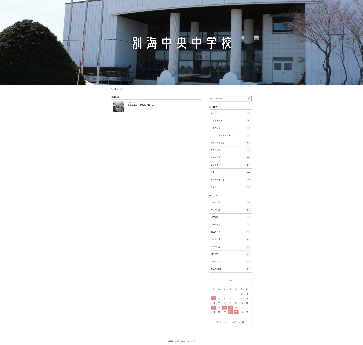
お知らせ (230, 188)
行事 (230, 173)
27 (230, 312)
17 (214, 307)
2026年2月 (230, 247)
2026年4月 (230, 233)
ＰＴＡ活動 (230, 129)
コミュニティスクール (230, 136)
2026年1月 (230, 255)
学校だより (230, 165)
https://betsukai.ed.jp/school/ (184, 341)
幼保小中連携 (230, 121)
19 (225, 307)
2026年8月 (230, 203)
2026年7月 (230, 210)
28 (236, 312)
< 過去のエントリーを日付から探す (230, 322)
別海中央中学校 (117, 89)
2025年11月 (230, 270)
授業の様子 (230, 158)
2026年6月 (230, 218)
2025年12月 (230, 262)
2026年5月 (230, 225)
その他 (230, 114)
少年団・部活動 (230, 143)
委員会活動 (230, 151)
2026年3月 (230, 240)
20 (230, 307)
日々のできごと (230, 180)
